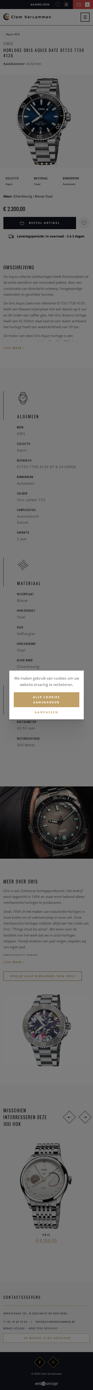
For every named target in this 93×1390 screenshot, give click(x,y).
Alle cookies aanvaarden (46, 699)
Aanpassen (46, 712)
